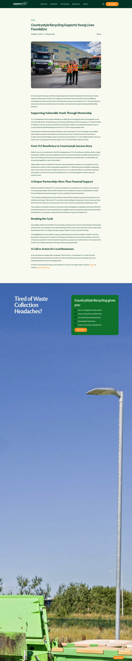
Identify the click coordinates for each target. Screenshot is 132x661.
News (33, 20)
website (92, 265)
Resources (76, 4)
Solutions (53, 4)
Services (44, 4)
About (85, 4)
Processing (65, 4)
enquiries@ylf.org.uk (42, 267)
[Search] (103, 4)
